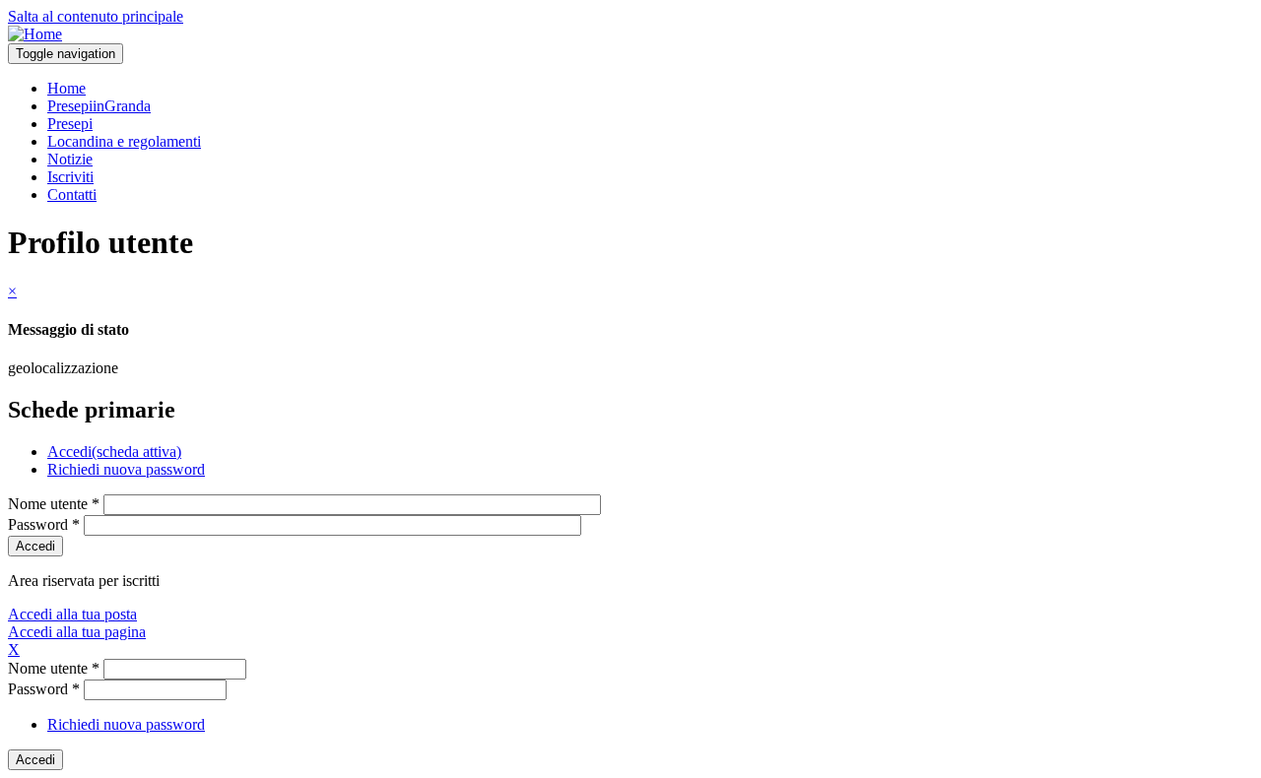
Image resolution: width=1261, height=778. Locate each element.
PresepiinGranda (99, 105)
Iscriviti (70, 176)
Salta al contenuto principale (95, 16)
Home (66, 88)
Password (44, 524)
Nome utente (54, 503)
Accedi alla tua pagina (77, 631)
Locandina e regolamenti (124, 141)
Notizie (70, 159)
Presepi (70, 123)
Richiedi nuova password (126, 469)
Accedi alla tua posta (72, 614)
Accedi (114, 451)
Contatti (72, 194)
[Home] (35, 34)
